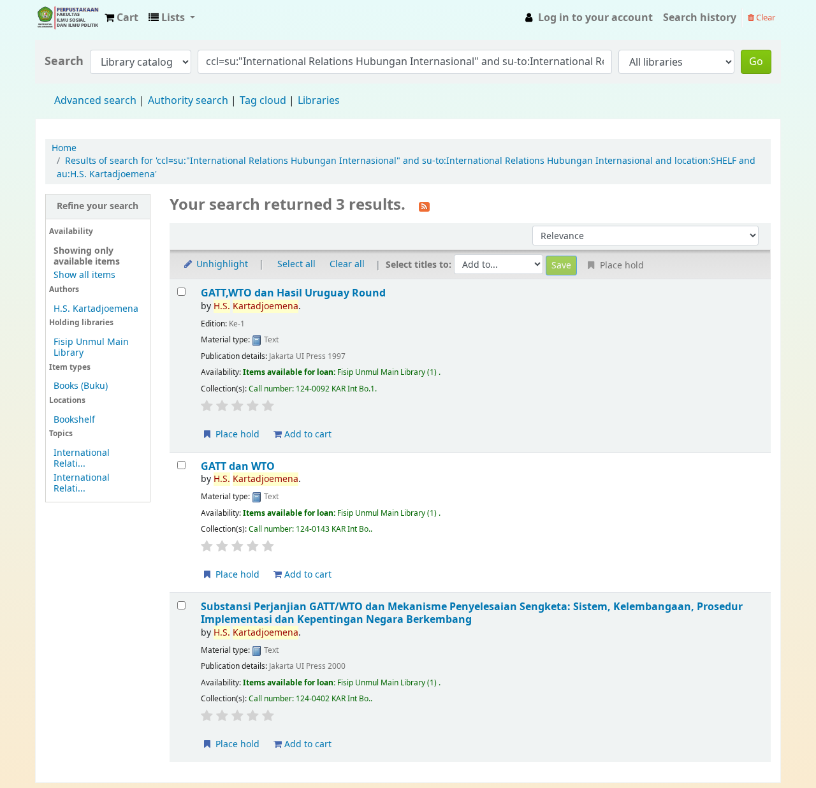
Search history (699, 18)
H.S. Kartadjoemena (96, 309)
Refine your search (97, 206)
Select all (296, 264)
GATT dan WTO (238, 466)
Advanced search (95, 100)
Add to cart (307, 434)
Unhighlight (221, 264)
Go (756, 61)
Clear (764, 17)
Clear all (347, 264)
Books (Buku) (81, 386)
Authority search (188, 100)
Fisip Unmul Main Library (67, 18)
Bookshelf (74, 420)
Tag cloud (263, 100)
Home (64, 148)
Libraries (319, 100)
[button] (121, 18)
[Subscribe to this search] (424, 206)
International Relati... (82, 458)
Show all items (84, 275)
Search (64, 61)
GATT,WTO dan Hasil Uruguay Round (293, 293)
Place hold (236, 434)
